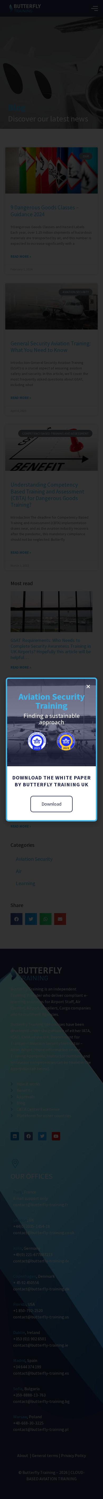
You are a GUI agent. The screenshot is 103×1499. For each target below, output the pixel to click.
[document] (51, 749)
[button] (88, 686)
